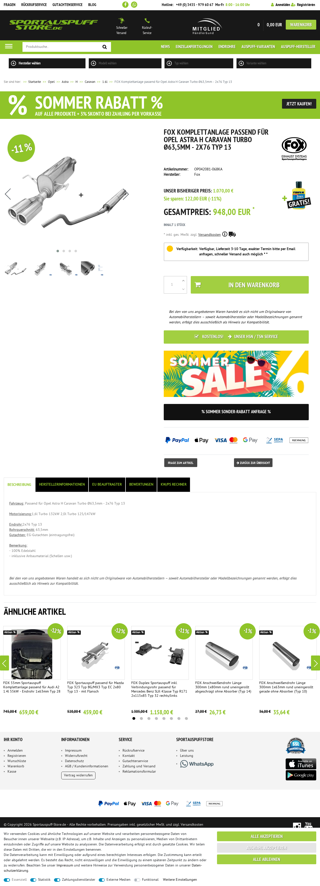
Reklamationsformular (139, 771)
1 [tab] (133, 718)
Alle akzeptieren (267, 837)
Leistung (186, 756)
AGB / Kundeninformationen (86, 766)
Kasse (12, 771)
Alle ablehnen (266, 860)
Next (315, 663)
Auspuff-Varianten (258, 47)
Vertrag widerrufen (78, 775)
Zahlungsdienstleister (78, 879)
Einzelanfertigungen (194, 47)
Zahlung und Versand (139, 766)
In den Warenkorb (254, 285)
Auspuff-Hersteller (298, 47)
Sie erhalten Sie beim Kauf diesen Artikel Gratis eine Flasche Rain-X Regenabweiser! (296, 195)
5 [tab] (163, 718)
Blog (92, 5)
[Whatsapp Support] (134, 5)
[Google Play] (300, 775)
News (165, 47)
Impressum (73, 750)
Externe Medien (118, 879)
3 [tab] (148, 718)
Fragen (10, 5)
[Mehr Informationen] (160, 803)
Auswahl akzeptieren (266, 848)
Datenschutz (74, 761)
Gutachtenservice (67, 5)
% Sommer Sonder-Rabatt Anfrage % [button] (236, 412)
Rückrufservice (34, 5)
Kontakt (128, 756)
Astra (65, 82)
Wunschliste (17, 761)
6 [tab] (171, 718)
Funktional (150, 879)
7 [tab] (178, 718)
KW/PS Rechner (173, 484)
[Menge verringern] (183, 289)
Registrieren (17, 756)
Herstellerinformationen (62, 484)
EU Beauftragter (107, 484)
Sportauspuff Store (54, 25)
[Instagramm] (297, 826)
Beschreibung (19, 485)
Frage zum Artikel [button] (181, 463)
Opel (51, 82)
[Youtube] (308, 826)
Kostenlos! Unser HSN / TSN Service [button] (239, 337)
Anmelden (15, 750)
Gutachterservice (135, 761)
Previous (4, 663)
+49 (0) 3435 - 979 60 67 (195, 5)
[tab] (20, 485)
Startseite (31, 82)
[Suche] (104, 47)
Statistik (44, 879)
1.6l (105, 82)
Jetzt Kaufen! (299, 104)
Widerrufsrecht (76, 756)
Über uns (187, 750)
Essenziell (19, 879)
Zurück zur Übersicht (254, 463)
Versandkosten (209, 235)
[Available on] (300, 763)
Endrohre (227, 47)
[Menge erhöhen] (183, 280)
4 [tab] (156, 718)
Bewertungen (141, 484)
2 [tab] (141, 718)
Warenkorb (301, 25)
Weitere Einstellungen (180, 879)
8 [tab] (186, 718)
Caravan (90, 82)
